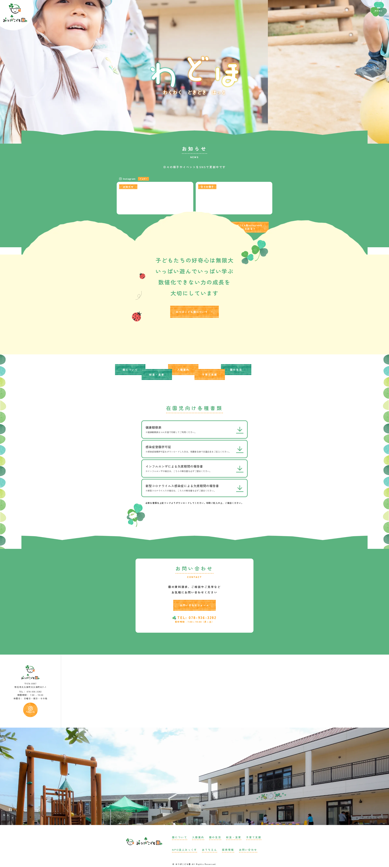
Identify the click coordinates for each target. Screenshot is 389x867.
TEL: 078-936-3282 (196, 617)
